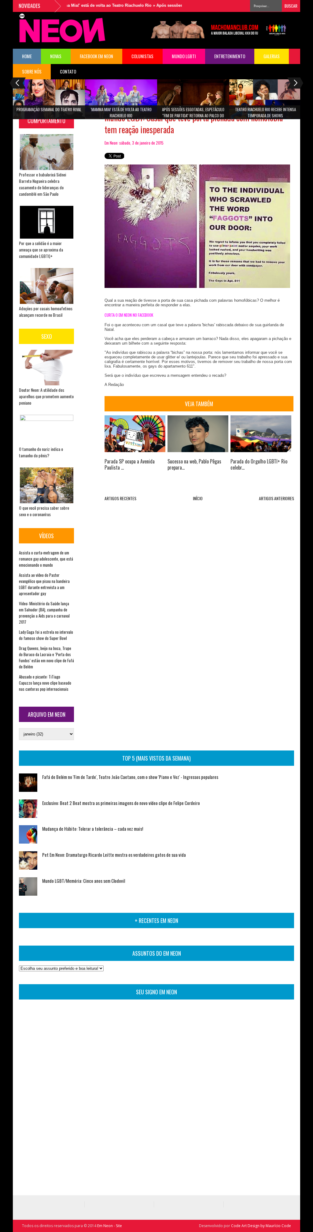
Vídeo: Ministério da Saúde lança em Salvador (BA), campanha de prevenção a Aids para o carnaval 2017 (44, 612)
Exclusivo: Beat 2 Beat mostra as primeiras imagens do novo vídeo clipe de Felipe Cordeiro (121, 802)
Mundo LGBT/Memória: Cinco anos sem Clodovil (83, 880)
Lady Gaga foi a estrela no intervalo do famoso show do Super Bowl (46, 635)
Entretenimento (229, 56)
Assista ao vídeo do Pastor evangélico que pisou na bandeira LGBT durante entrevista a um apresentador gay (44, 584)
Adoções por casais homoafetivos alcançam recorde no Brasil (45, 311)
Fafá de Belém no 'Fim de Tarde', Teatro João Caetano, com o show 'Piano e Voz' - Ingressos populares (130, 776)
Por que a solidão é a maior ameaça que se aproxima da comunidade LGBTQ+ (41, 249)
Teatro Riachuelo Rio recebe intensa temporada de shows (265, 112)
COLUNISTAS (142, 56)
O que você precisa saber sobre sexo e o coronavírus (44, 511)
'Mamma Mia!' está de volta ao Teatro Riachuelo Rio (86, 5)
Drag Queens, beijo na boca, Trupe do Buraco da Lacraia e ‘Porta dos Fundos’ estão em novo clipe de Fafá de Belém (46, 657)
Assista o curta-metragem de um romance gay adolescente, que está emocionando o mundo (46, 559)
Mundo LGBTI (184, 56)
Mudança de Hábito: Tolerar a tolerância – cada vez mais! (92, 828)
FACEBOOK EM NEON (96, 56)
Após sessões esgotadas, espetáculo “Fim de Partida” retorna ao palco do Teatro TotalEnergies (193, 114)
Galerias (271, 56)
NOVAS (55, 56)
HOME (27, 56)
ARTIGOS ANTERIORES (276, 498)
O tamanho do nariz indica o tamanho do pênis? (41, 452)
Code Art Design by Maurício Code (261, 1225)
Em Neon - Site (109, 1225)
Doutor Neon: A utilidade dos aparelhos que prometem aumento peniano (46, 396)
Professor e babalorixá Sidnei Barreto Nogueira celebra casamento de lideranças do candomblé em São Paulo (42, 184)
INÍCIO (198, 498)
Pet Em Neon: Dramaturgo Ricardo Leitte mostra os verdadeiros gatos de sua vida (114, 854)
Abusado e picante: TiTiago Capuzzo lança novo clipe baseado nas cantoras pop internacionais (45, 683)
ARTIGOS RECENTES (120, 498)
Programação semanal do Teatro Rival (49, 109)
